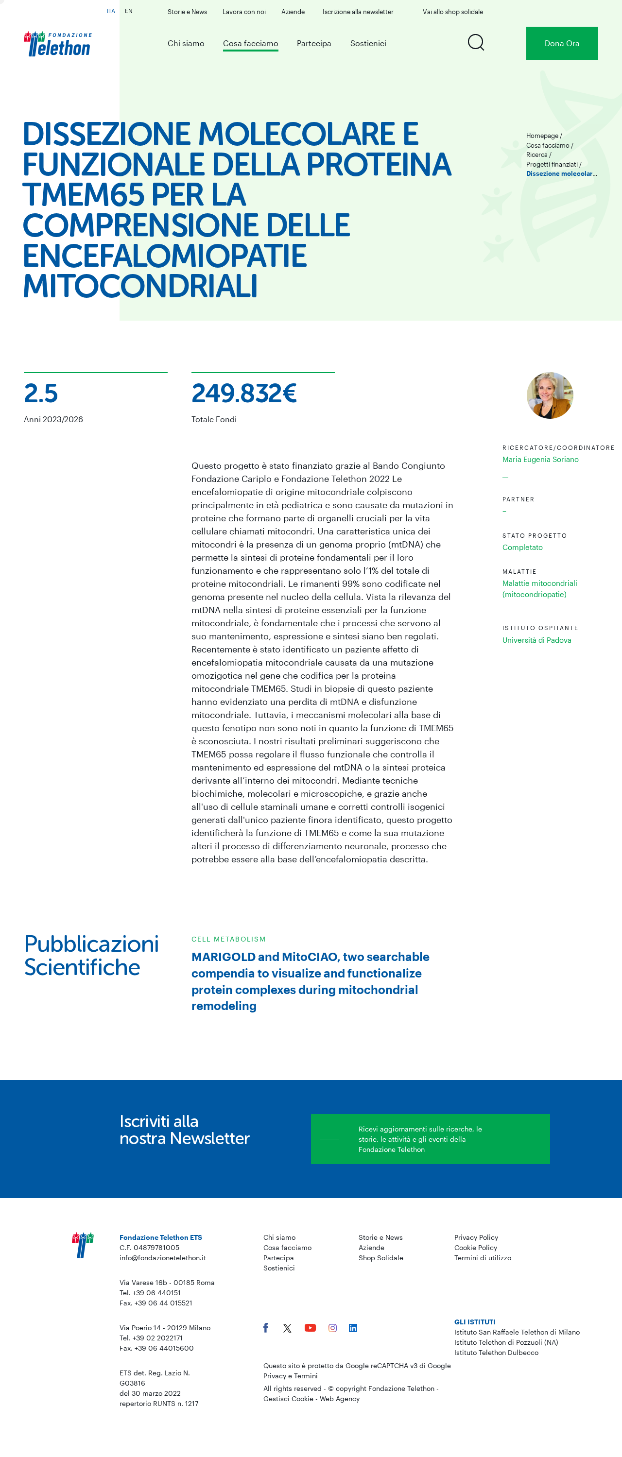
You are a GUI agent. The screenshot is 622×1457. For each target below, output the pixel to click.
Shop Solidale (381, 1257)
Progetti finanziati (552, 164)
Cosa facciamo (250, 43)
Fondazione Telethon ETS (161, 1237)
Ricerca (537, 154)
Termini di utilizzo (482, 1257)
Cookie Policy (475, 1247)
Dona (562, 43)
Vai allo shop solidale (453, 12)
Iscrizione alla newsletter (358, 12)
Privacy (274, 1375)
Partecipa (314, 43)
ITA (111, 10)
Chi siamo (186, 43)
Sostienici (368, 43)
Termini (306, 1375)
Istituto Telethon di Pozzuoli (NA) (506, 1342)
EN (129, 10)
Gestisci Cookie (288, 1398)
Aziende (293, 12)
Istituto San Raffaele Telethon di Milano (517, 1332)
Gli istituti (475, 1322)
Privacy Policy (476, 1237)
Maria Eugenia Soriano (540, 459)
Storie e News (187, 12)
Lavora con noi (244, 12)
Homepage (542, 135)
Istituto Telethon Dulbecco (496, 1352)
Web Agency (340, 1398)
